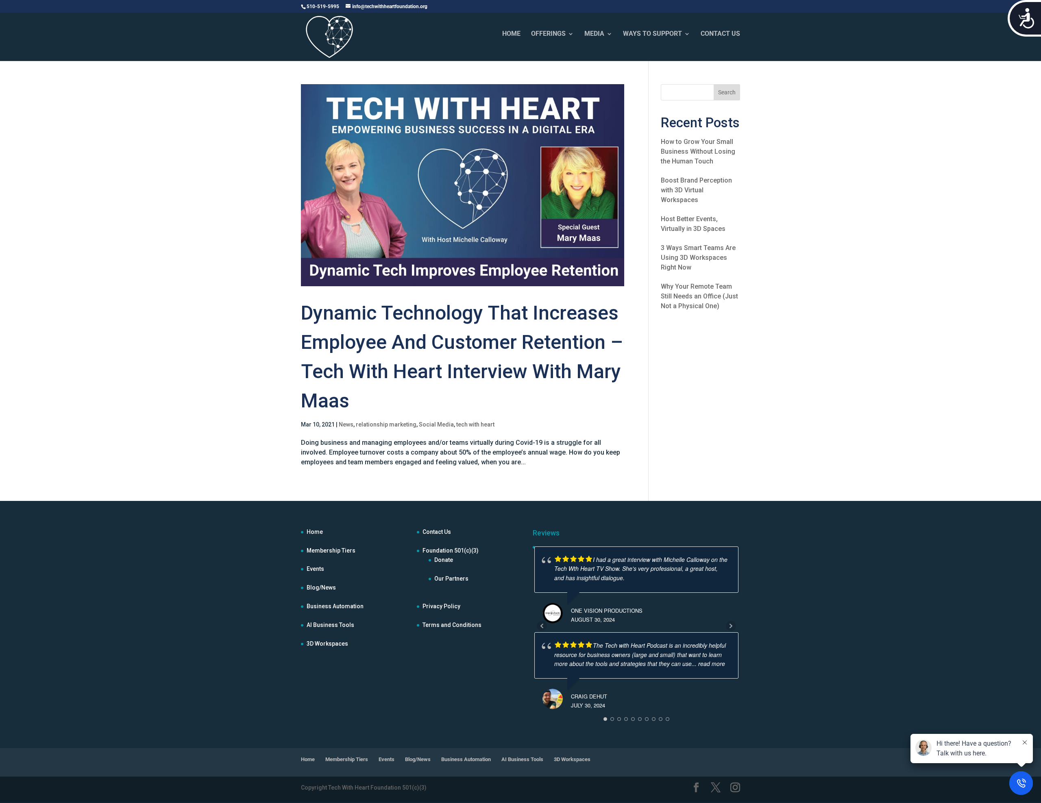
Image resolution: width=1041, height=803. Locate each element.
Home (315, 532)
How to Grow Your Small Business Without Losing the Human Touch (698, 151)
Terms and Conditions (451, 625)
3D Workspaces (327, 643)
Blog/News (321, 587)
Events (315, 569)
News (346, 424)
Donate (443, 560)
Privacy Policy (441, 606)
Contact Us (436, 532)
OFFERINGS (548, 34)
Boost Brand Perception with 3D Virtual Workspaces (696, 190)
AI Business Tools (330, 625)
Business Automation (335, 606)
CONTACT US (720, 34)
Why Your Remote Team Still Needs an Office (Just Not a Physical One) (699, 296)
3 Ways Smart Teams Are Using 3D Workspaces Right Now (698, 257)
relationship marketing (386, 424)
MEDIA (594, 34)
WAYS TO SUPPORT (652, 34)
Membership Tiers (331, 550)
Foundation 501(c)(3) (450, 550)
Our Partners (451, 578)
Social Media (436, 424)
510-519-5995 (323, 6)
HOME (511, 34)
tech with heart (475, 424)
